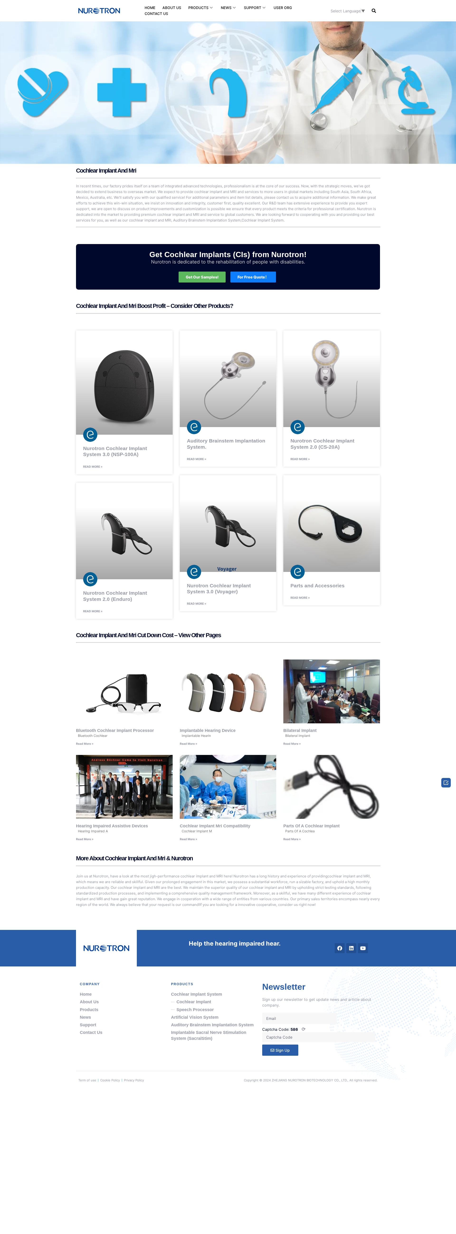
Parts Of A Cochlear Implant (311, 826)
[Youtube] (363, 948)
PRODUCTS (198, 7)
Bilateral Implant (300, 730)
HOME (150, 7)
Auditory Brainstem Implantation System (207, 220)
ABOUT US (171, 7)
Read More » (93, 466)
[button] (374, 11)
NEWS (226, 7)
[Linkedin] (351, 948)
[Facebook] (340, 948)
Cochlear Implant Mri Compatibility (215, 826)
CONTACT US (156, 13)
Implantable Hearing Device (208, 730)
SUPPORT (252, 7)
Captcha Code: (284, 1029)
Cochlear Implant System (263, 220)
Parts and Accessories (317, 585)
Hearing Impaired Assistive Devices (112, 826)
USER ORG (283, 7)
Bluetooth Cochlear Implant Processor (115, 730)
